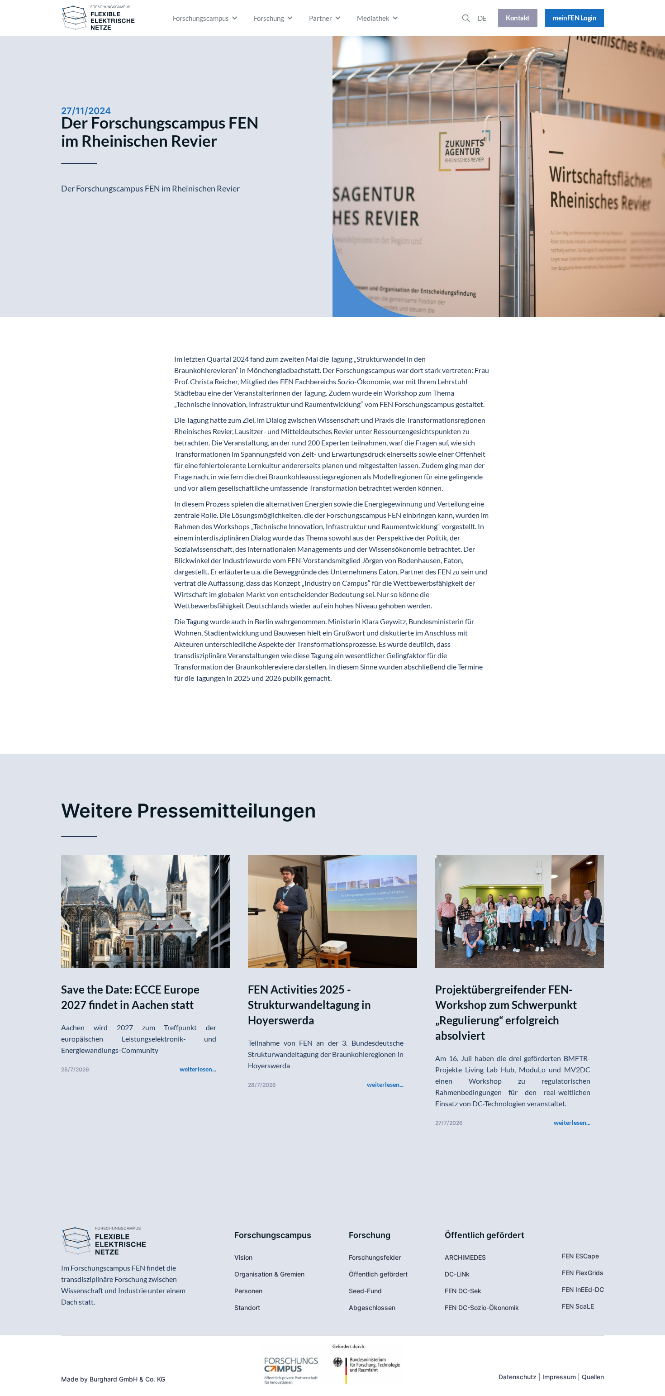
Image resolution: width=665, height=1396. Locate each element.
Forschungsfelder (375, 1257)
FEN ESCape (580, 1256)
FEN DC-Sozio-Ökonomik (482, 1307)
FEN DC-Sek (463, 1291)
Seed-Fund (365, 1291)
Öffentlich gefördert (378, 1274)
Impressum (559, 1377)
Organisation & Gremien (269, 1274)
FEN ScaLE (578, 1306)
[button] (206, 18)
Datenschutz (518, 1377)
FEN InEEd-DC (583, 1289)
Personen (248, 1291)
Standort (247, 1307)
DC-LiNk (457, 1274)
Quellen (593, 1377)
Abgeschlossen (372, 1307)
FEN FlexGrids (582, 1272)
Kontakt (518, 18)
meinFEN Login (575, 18)
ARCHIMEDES (465, 1257)
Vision (243, 1257)
